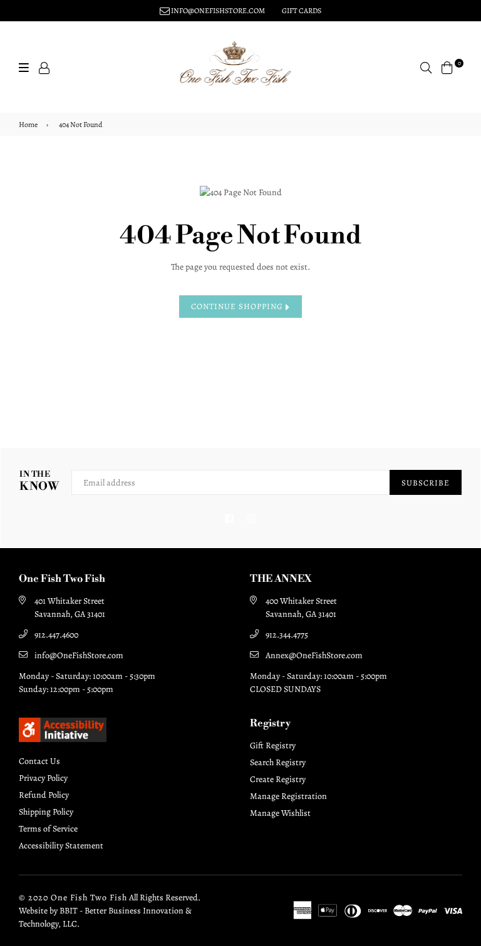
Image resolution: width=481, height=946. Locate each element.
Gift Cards (301, 11)
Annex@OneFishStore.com (314, 655)
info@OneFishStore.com (78, 655)
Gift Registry (273, 745)
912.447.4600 (56, 635)
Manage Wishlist (280, 813)
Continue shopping (238, 306)
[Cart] (447, 67)
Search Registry (278, 762)
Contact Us (39, 761)
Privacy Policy (43, 778)
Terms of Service (48, 829)
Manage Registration (288, 796)
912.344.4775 (287, 635)
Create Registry (278, 779)
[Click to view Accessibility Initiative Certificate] (62, 739)
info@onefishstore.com (217, 11)
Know (39, 481)
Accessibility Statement (61, 846)
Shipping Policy (46, 812)
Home (28, 125)
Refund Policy (44, 795)
